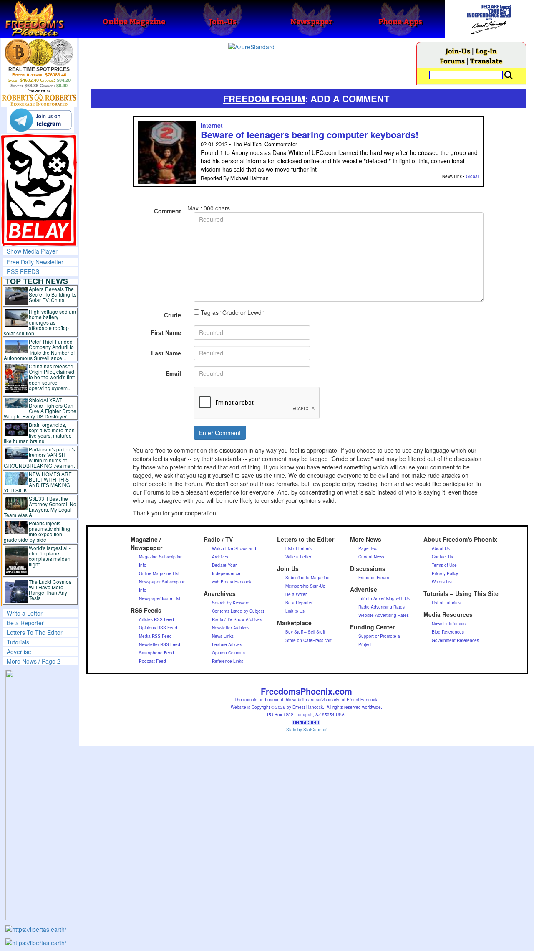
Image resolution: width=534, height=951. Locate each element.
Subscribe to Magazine (307, 578)
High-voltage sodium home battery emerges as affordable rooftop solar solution (40, 322)
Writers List (442, 582)
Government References (455, 640)
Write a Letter (25, 613)
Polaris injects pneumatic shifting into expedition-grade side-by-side (37, 531)
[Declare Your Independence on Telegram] (40, 120)
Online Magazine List (159, 573)
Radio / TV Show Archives (237, 619)
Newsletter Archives (230, 628)
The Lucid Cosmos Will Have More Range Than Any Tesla (50, 589)
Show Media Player (32, 251)
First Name (166, 332)
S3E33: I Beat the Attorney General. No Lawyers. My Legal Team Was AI (40, 506)
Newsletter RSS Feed (159, 644)
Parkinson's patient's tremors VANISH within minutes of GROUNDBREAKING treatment (39, 457)
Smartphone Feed (156, 653)
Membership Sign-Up (305, 586)
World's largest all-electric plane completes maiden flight (50, 556)
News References (449, 623)
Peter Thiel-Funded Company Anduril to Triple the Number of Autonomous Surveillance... (39, 349)
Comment (167, 211)
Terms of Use (444, 565)
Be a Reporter (25, 623)
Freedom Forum (373, 578)
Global (472, 176)
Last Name (166, 353)
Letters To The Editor (35, 632)
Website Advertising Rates (383, 615)
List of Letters (298, 548)
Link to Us (295, 611)
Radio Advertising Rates (381, 607)
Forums (452, 60)
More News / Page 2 (33, 661)
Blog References (448, 632)
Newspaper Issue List (159, 598)
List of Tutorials (446, 603)
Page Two (368, 548)
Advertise (19, 651)
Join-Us (458, 50)
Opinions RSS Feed (158, 628)
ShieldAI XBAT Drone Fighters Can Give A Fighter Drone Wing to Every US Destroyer (40, 408)
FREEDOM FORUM (264, 98)
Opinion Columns (228, 653)
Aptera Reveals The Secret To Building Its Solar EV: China (52, 294)
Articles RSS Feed (156, 619)
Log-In (486, 50)
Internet (212, 125)
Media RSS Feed (155, 636)
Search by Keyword (230, 603)
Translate (486, 60)
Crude (172, 315)
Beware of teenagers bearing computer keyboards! (309, 134)
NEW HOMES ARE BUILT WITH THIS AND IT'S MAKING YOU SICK (38, 482)
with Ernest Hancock (231, 582)
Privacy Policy (445, 573)
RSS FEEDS (23, 271)
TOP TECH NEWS (36, 281)
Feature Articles (227, 644)
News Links (223, 636)
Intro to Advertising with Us (384, 598)
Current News (371, 557)
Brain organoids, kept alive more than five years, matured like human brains (39, 432)
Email (173, 373)
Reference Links (227, 661)
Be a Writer (296, 594)
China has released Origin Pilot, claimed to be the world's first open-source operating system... (52, 377)
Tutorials (18, 642)
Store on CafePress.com (308, 640)
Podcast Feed (152, 661)
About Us (441, 548)
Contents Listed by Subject (238, 611)
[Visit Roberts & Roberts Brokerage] (39, 52)
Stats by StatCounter (306, 730)
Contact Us (442, 557)
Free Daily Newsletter (35, 262)
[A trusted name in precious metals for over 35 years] (39, 98)
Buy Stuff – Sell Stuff (305, 632)
